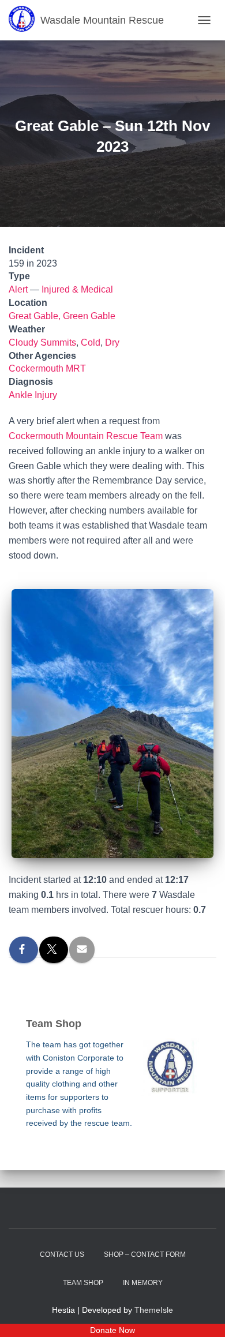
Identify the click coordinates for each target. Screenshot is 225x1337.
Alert (18, 289)
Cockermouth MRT (47, 368)
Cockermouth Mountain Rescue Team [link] (86, 436)
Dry (112, 342)
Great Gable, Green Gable (62, 316)
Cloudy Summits (42, 342)
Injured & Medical (77, 289)
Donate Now (112, 1330)
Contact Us (62, 1254)
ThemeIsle (153, 1309)
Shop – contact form (145, 1254)
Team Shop (83, 1283)
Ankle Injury (33, 395)
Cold (90, 342)
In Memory (143, 1283)
